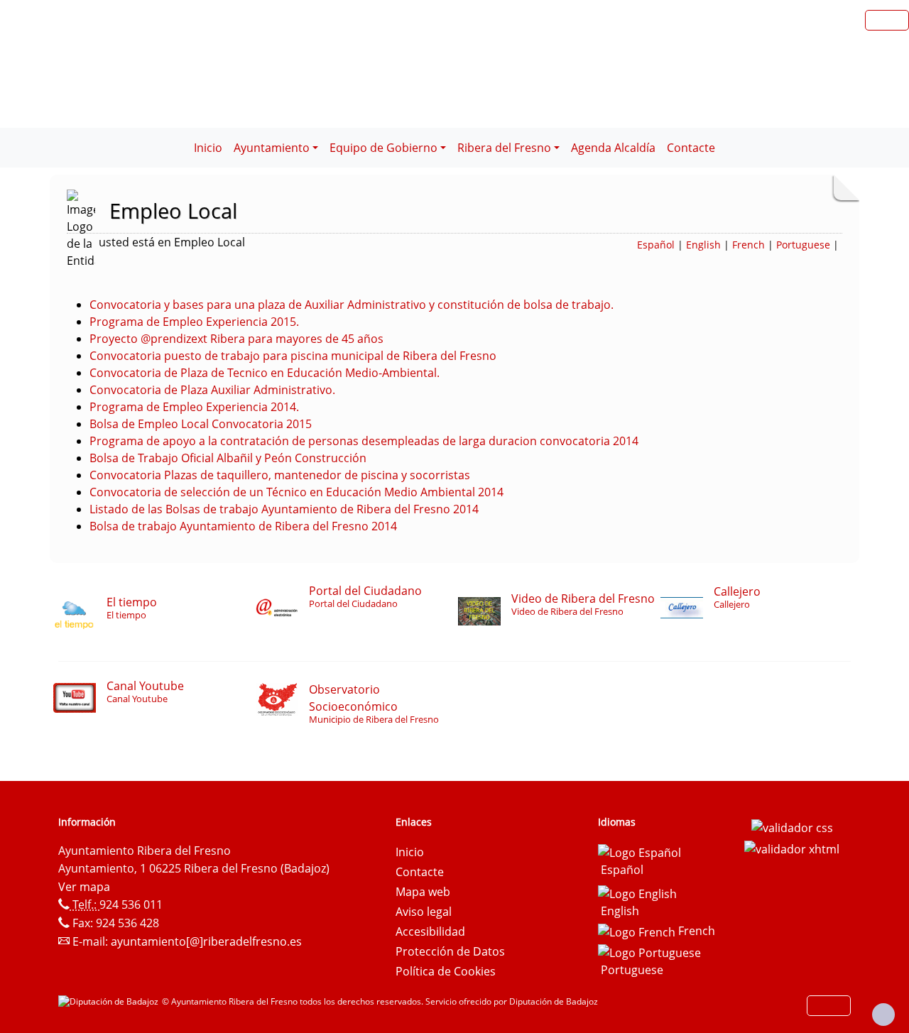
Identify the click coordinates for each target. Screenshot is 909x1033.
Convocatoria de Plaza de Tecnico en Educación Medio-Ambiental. (264, 373)
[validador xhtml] (791, 848)
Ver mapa (84, 887)
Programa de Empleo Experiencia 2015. (194, 321)
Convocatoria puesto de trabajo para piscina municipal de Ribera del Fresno (292, 356)
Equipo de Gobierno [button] (383, 147)
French (748, 244)
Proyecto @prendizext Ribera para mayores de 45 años (236, 338)
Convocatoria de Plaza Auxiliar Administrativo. (212, 390)
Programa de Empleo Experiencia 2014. (194, 407)
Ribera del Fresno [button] (504, 147)
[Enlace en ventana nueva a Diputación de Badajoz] (110, 1001)
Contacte (691, 147)
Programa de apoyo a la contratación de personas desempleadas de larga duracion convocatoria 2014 (363, 441)
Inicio (208, 147)
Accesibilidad (430, 931)
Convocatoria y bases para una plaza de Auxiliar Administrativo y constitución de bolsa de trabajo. (351, 304)
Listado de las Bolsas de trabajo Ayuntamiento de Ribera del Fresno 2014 (284, 509)
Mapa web (423, 892)
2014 (383, 526)
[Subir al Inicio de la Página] (883, 1014)
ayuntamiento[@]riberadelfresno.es (206, 941)
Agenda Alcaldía (613, 147)
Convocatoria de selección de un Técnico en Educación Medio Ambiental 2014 (296, 492)
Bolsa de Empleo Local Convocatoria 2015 (200, 424)
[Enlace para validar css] (792, 826)
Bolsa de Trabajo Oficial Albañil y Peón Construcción (227, 458)
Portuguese (803, 244)
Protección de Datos (450, 951)
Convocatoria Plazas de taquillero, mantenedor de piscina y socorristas (279, 475)
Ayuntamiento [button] (272, 147)
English (703, 244)
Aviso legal (424, 911)
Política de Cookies (446, 971)
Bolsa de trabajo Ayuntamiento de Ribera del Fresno (229, 526)
